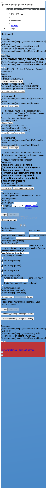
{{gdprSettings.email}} (10, 260)
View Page (14, 106)
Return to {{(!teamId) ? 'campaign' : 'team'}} (17, 314)
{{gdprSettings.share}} (11, 288)
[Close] (2, 191)
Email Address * (8, 238)
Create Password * (9, 243)
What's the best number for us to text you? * (23, 278)
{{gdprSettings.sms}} (10, 275)
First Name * (6, 230)
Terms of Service (26, 350)
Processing (13, 215)
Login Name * (7, 203)
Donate (4, 106)
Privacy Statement (9, 350)
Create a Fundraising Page (12, 81)
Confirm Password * (10, 250)
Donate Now (6, 188)
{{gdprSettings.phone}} (11, 265)
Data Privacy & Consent (11, 256)
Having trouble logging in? (31, 206)
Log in (4, 215)
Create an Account (9, 220)
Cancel (29, 297)
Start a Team (7, 123)
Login (13, 29)
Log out (14, 25)
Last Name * (34, 230)
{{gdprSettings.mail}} (10, 270)
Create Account (7, 297)
